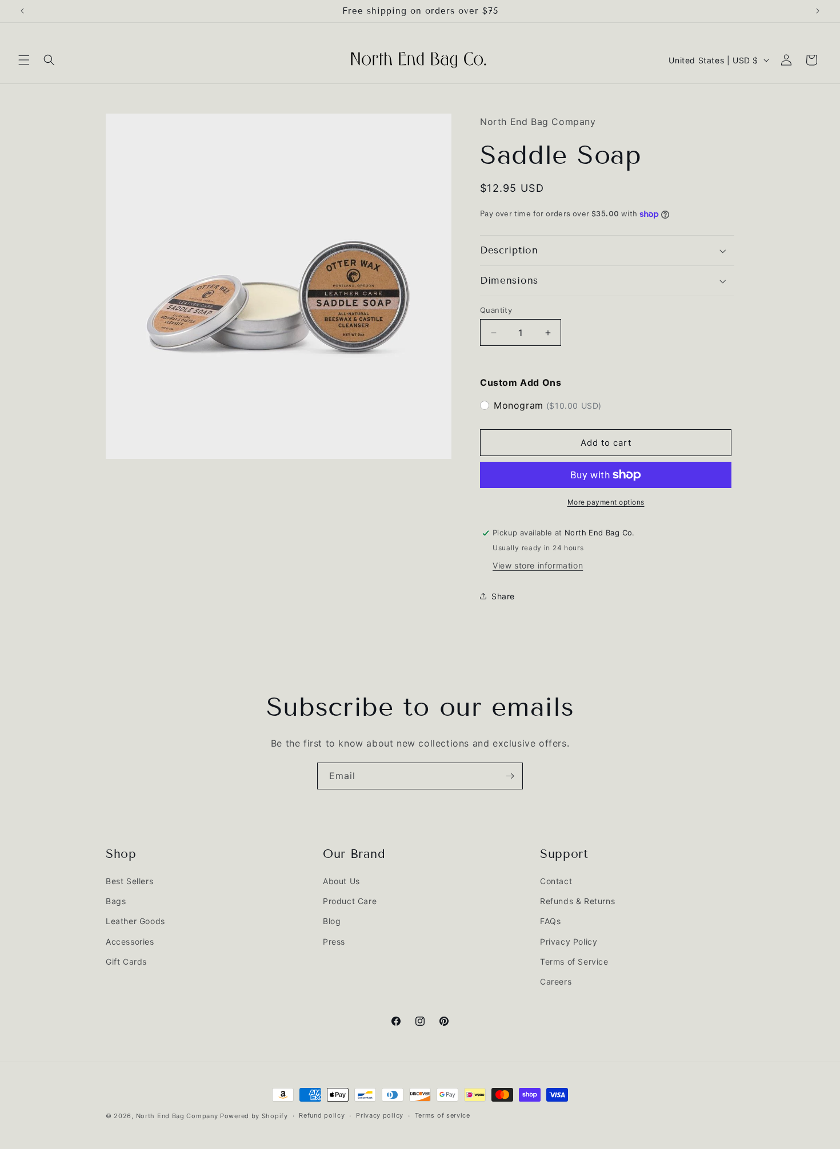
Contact (556, 881)
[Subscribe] (509, 776)
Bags (116, 901)
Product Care (350, 901)
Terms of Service (574, 961)
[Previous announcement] (22, 11)
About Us (341, 881)
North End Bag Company (177, 1116)
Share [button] (503, 596)
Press (334, 941)
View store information (538, 565)
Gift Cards (126, 961)
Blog (332, 921)
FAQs (550, 921)
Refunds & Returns (577, 901)
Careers (555, 981)
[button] (24, 59)
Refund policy (322, 1115)
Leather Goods (135, 921)
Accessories (130, 941)
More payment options (606, 502)
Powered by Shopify (254, 1116)
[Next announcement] (817, 11)
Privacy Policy (568, 941)
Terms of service (442, 1115)
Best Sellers (129, 881)
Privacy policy (379, 1115)
